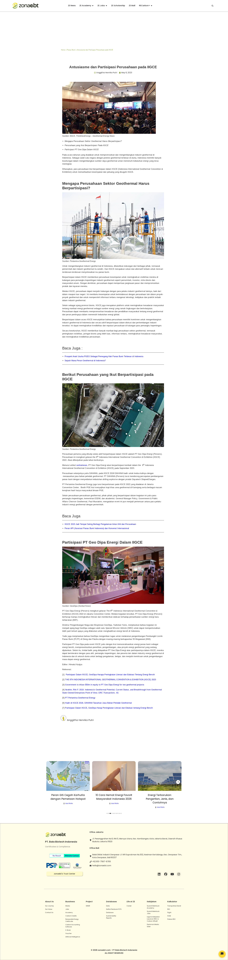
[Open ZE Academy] (93, 5)
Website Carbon (72, 856)
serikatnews (81, 465)
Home (63, 50)
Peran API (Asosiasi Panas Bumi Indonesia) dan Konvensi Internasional (97, 528)
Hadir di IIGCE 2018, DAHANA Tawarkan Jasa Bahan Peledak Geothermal (98, 703)
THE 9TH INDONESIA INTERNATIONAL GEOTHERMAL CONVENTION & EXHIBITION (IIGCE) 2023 (110, 679)
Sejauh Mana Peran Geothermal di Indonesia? (85, 360)
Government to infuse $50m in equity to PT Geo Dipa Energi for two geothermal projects (104, 685)
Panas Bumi (71, 50)
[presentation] (50, 782)
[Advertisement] (114, 29)
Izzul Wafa (69, 803)
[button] (107, 813)
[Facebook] (166, 874)
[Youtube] (172, 874)
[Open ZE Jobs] (106, 5)
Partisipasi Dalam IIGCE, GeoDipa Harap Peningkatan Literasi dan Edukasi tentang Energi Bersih (109, 708)
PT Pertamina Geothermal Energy (80, 698)
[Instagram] (179, 874)
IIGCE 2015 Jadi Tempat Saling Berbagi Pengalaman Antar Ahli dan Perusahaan (100, 524)
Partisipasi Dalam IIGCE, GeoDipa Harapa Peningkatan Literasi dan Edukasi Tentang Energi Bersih (110, 674)
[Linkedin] (159, 874)
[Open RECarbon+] (151, 5)
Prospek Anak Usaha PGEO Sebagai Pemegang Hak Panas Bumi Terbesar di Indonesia (104, 356)
